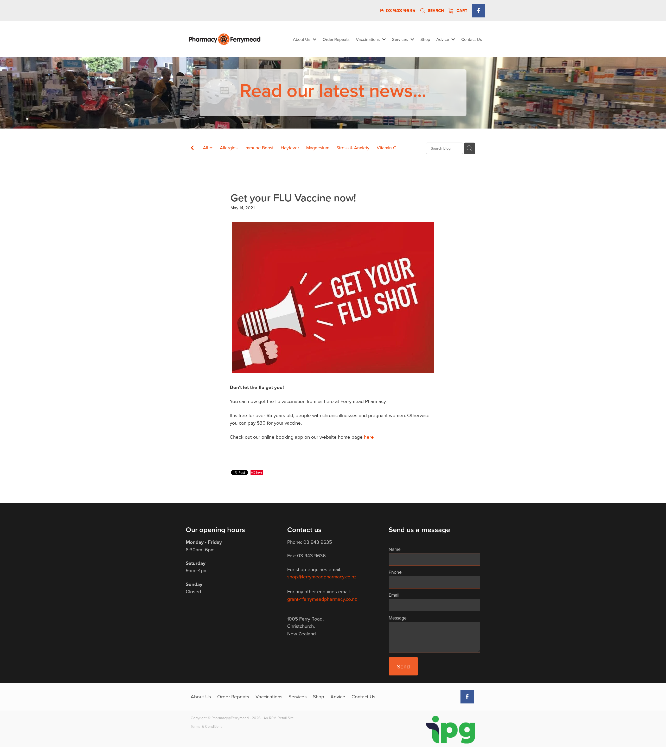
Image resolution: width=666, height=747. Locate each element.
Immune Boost (259, 147)
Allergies (229, 147)
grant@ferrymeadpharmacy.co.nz (322, 598)
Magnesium (317, 147)
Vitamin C (386, 147)
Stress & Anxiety (352, 147)
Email (394, 595)
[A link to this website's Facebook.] (478, 10)
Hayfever (290, 147)
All (206, 147)
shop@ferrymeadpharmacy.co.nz (321, 576)
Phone (395, 572)
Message (398, 618)
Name (395, 549)
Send (403, 666)
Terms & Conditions (206, 726)
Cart (461, 11)
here (369, 436)
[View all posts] (192, 148)
